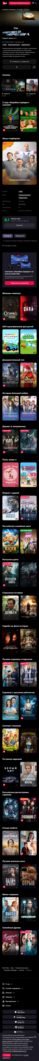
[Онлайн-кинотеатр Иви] (5, 3)
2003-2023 (9, 42)
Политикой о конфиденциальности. (15, 1051)
